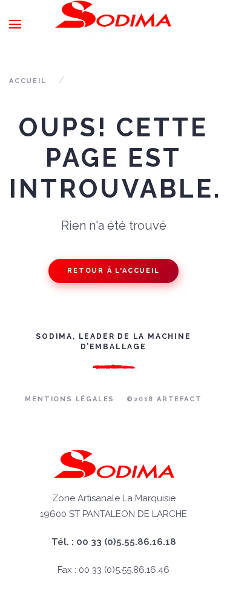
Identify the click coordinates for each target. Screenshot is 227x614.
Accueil (28, 81)
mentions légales (69, 399)
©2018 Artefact (164, 399)
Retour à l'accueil (113, 271)
